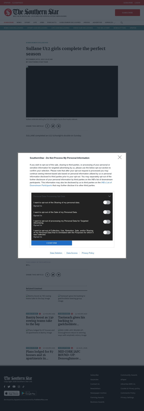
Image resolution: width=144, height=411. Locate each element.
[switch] (107, 202)
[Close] (120, 158)
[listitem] (72, 196)
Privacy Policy (88, 253)
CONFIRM (52, 243)
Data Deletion (56, 253)
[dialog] (72, 205)
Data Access (72, 253)
